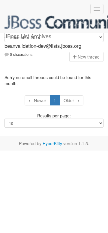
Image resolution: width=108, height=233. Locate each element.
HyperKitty (52, 143)
